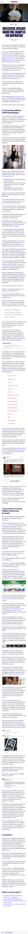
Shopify (19, 674)
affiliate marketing (7, 58)
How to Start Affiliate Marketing (12, 899)
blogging (20, 116)
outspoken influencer (8, 266)
